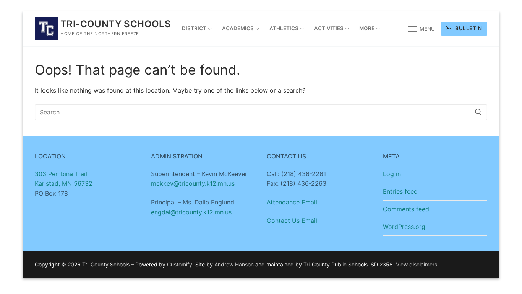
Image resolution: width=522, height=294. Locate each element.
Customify (179, 264)
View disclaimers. (417, 264)
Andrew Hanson (234, 264)
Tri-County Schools (115, 23)
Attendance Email (292, 202)
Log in (392, 174)
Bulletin (468, 28)
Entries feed (400, 191)
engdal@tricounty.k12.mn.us (191, 212)
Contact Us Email (292, 220)
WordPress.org (404, 226)
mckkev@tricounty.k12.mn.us (193, 183)
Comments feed (406, 209)
